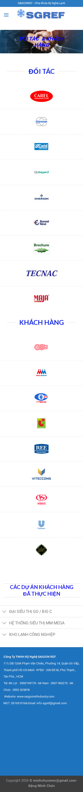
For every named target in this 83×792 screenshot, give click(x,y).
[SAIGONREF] (41, 14)
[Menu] (6, 14)
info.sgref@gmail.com (52, 703)
